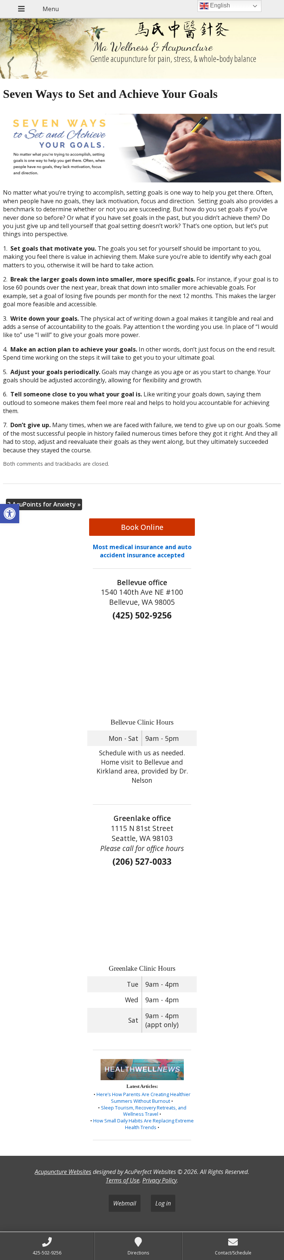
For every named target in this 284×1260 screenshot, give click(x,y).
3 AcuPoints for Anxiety (44, 504)
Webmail (124, 1203)
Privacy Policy (159, 1180)
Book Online (142, 527)
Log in (163, 1203)
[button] (9, 513)
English (219, 5)
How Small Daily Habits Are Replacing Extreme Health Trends (143, 1124)
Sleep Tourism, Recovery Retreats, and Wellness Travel (143, 1111)
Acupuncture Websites (63, 1172)
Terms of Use (122, 1180)
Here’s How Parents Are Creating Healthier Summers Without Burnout (143, 1097)
